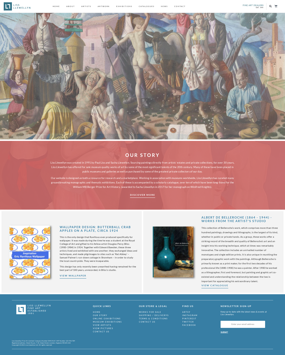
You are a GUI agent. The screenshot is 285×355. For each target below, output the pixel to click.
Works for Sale (150, 312)
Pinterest (189, 318)
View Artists (102, 325)
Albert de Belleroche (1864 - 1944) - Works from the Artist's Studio (236, 219)
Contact (180, 6)
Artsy (186, 312)
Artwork (104, 6)
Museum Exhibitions (107, 322)
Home (56, 6)
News (164, 6)
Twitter (188, 322)
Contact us (101, 331)
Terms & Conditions (153, 318)
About (70, 6)
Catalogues (146, 6)
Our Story (100, 315)
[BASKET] (276, 6)
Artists (86, 6)
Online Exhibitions (107, 318)
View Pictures (103, 328)
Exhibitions (124, 6)
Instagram (190, 315)
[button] (270, 6)
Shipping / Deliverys (154, 315)
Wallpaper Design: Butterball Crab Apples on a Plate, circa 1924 (95, 228)
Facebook (189, 325)
